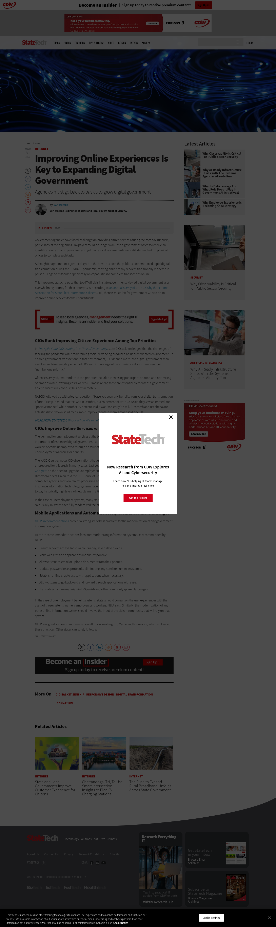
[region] (138, 918)
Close (171, 417)
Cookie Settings (211, 917)
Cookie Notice (120, 923)
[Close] (269, 917)
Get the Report (138, 498)
